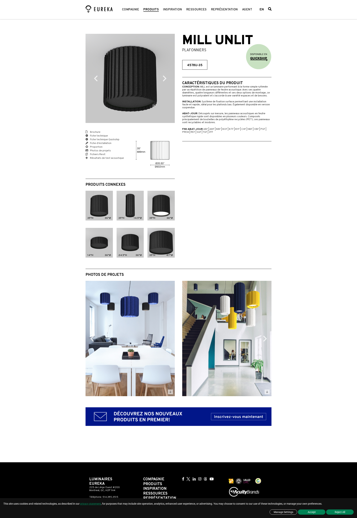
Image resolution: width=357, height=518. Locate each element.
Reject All (340, 512)
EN (262, 10)
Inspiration (172, 10)
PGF (262, 129)
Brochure (94, 132)
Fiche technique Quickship (104, 139)
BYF (237, 129)
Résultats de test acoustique (106, 158)
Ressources (196, 10)
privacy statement (90, 503)
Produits (151, 10)
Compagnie (130, 10)
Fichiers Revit (97, 154)
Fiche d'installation (100, 143)
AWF (211, 129)
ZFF (211, 132)
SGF (199, 132)
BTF (231, 129)
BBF (218, 129)
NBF (250, 129)
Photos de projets (100, 150)
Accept (312, 512)
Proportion (95, 147)
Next (164, 78)
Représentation (224, 10)
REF (193, 132)
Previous (96, 78)
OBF (256, 129)
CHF (243, 129)
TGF (205, 132)
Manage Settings (283, 512)
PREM (185, 132)
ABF (205, 129)
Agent (247, 10)
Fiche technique (98, 135)
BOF (224, 129)
